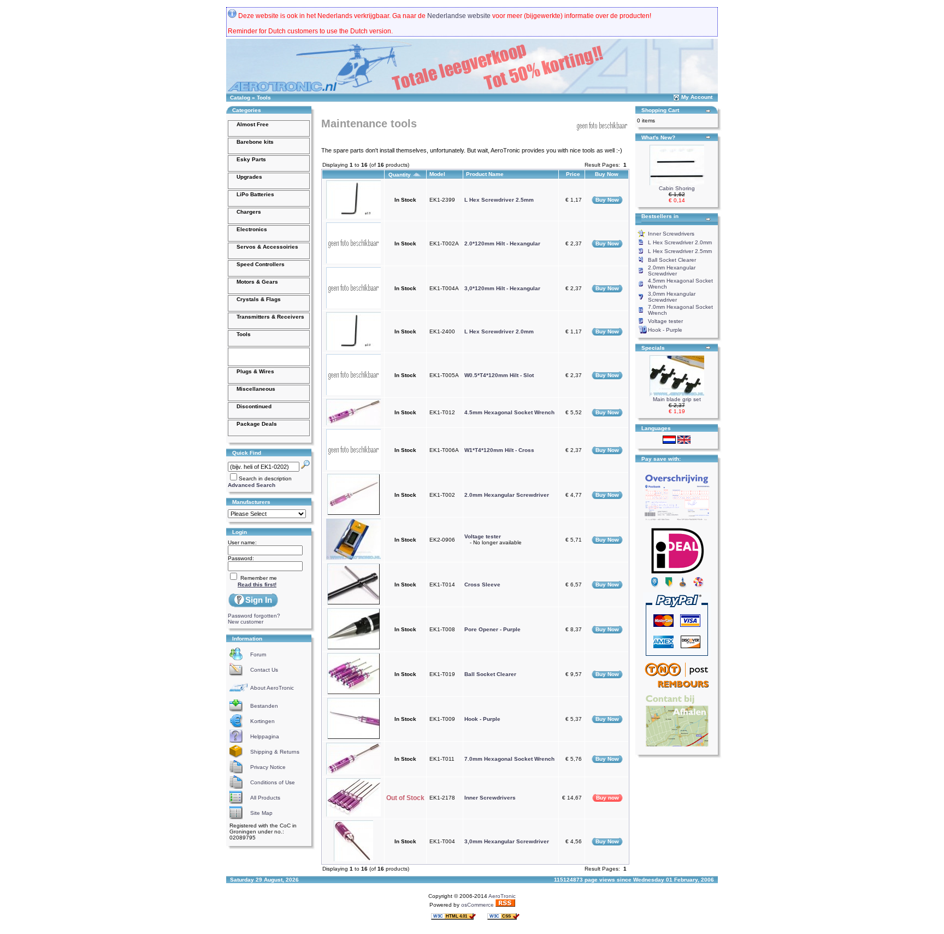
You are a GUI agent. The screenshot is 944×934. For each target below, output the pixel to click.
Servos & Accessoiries (267, 247)
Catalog (240, 98)
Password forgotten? (254, 616)
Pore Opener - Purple (492, 629)
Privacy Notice (268, 767)
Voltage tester (482, 536)
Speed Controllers (261, 264)
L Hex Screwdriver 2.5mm (499, 200)
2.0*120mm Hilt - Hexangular (502, 243)
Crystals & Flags (259, 299)
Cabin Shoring (677, 188)
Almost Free (253, 124)
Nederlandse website (459, 16)
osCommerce (477, 905)
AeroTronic (502, 896)
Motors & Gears (257, 282)
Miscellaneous (256, 389)
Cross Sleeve (482, 584)
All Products (265, 798)
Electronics (252, 229)
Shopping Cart (660, 110)
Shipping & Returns (274, 752)
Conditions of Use (272, 782)
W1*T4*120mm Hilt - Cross (499, 450)
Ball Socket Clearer (490, 674)
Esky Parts (251, 159)
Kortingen (262, 721)
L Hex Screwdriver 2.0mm (499, 331)
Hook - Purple (482, 719)
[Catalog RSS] (505, 905)
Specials (653, 348)
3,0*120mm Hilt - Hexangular (502, 288)
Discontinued (254, 406)
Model (438, 174)
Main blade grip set (677, 399)
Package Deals (257, 424)
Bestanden (264, 706)
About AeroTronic (272, 688)
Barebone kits (255, 142)
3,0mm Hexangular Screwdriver (506, 841)
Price (574, 174)
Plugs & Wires (255, 371)
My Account (696, 97)
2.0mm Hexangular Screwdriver (506, 495)
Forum (258, 654)
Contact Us (264, 670)
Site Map (261, 813)
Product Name (485, 174)
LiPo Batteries (255, 194)
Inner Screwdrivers (490, 798)
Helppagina (264, 736)
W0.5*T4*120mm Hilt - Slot (499, 375)
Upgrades (249, 177)
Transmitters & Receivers (270, 317)
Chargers (249, 212)
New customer (245, 622)
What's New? (658, 137)
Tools (264, 98)
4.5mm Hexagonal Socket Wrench (509, 412)
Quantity (400, 175)
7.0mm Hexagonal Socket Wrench (509, 759)
